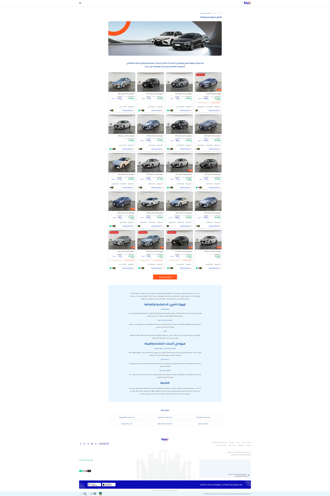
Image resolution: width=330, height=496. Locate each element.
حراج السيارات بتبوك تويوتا (203, 417)
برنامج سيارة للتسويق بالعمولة (220, 442)
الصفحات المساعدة (221, 445)
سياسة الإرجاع (233, 455)
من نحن (243, 442)
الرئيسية (220, 13)
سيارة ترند (214, 13)
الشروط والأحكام (247, 455)
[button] (219, 74)
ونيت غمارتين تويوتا (126, 423)
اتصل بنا (238, 442)
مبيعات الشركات (231, 445)
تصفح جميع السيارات (165, 277)
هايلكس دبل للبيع (203, 423)
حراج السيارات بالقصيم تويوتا (126, 417)
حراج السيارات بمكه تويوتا (165, 417)
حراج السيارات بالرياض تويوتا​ (165, 423)
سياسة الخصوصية (240, 455)
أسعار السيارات (240, 445)
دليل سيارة (231, 442)
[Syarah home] (247, 3)
